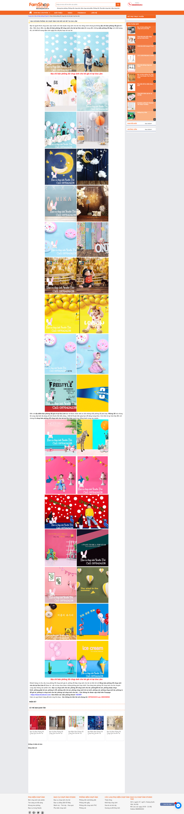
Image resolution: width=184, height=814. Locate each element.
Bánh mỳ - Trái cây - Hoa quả (63, 805)
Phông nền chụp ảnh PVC (88, 805)
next (121, 726)
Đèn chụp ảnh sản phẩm (36, 800)
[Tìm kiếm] (118, 4)
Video (70, 13)
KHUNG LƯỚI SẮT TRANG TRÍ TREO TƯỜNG (145, 103)
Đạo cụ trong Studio (35, 808)
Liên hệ (94, 13)
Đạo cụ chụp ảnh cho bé (62, 800)
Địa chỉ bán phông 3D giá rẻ (42, 16)
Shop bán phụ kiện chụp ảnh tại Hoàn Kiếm (144, 37)
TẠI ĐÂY (79, 695)
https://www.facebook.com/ (41, 695)
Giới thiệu (58, 13)
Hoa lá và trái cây (110, 805)
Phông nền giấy (84, 802)
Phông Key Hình (142, 112)
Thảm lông (108, 800)
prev (32, 726)
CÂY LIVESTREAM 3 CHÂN (145, 55)
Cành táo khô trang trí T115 (145, 46)
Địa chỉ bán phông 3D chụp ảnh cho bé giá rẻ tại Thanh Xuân (145, 76)
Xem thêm (148, 123)
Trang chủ (30, 16)
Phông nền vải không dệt (87, 800)
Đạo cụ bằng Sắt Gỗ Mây (62, 802)
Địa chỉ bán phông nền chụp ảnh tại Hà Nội (144, 27)
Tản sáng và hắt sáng (35, 802)
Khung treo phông (34, 805)
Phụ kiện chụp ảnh (60, 808)
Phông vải (82, 808)
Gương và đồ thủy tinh (112, 808)
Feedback (82, 13)
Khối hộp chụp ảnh (111, 802)
